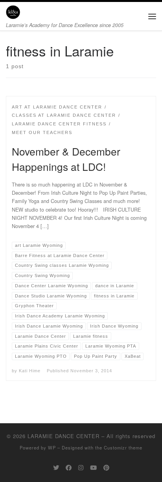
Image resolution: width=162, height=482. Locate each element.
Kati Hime (29, 370)
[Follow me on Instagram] (80, 467)
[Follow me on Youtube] (93, 467)
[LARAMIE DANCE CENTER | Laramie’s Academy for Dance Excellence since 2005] (13, 11)
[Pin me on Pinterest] (106, 467)
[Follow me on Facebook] (69, 467)
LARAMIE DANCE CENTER (63, 436)
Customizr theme (123, 447)
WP (52, 447)
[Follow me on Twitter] (56, 467)
